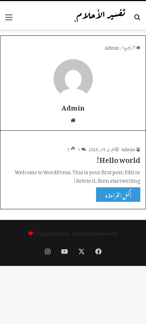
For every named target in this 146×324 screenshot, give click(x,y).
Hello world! (118, 158)
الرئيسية (130, 46)
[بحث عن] (137, 18)
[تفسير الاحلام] (100, 15)
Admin (73, 106)
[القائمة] (8, 18)
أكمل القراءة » (118, 194)
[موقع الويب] (73, 119)
